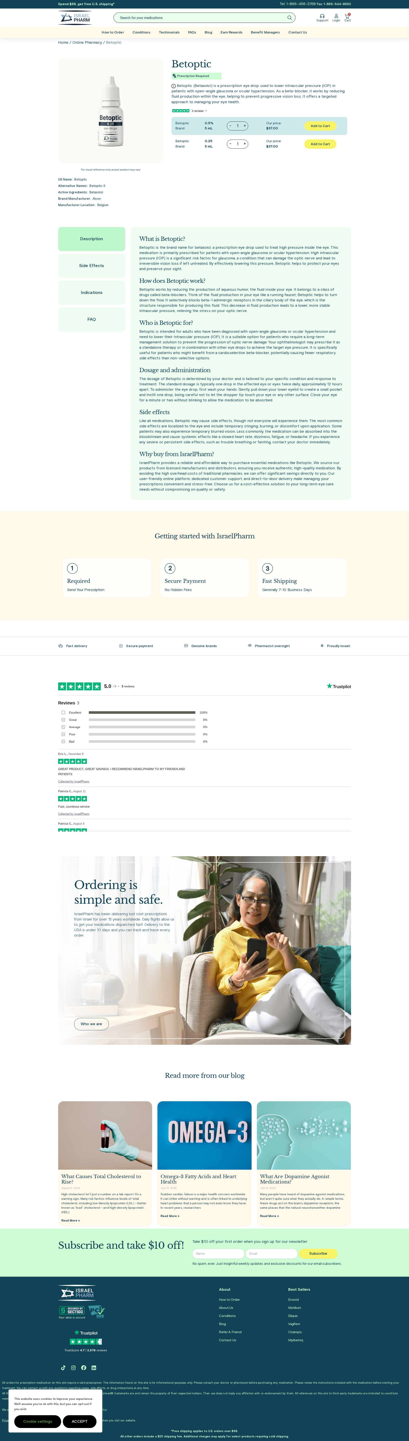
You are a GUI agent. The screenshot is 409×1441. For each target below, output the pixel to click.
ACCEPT (80, 1422)
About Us (226, 1307)
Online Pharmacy (87, 43)
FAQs (192, 32)
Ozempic (295, 1332)
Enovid (293, 1299)
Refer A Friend (230, 1332)
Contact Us (297, 32)
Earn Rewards (231, 32)
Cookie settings (37, 1422)
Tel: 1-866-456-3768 (298, 4)
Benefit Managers (265, 32)
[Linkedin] (94, 1368)
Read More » (70, 1220)
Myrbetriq (295, 1340)
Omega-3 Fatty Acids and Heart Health (198, 1179)
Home (63, 43)
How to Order (113, 32)
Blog (208, 32)
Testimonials (169, 32)
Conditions (141, 32)
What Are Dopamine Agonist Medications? (295, 1179)
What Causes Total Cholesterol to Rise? (101, 1179)
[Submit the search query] (290, 18)
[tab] (91, 239)
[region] (55, 1410)
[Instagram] (73, 1368)
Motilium (294, 1307)
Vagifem (294, 1324)
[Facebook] (84, 1368)
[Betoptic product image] (111, 110)
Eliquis (293, 1316)
